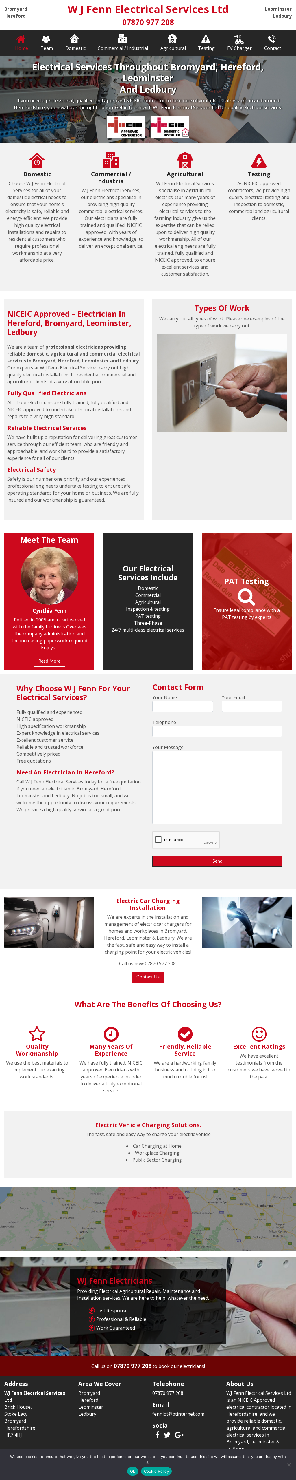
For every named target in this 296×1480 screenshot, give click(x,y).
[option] (148, 99)
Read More (49, 654)
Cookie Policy (156, 1471)
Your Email (233, 697)
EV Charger (239, 48)
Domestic (75, 48)
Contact (272, 48)
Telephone (164, 722)
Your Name (164, 697)
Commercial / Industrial (123, 48)
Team (46, 48)
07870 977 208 (148, 22)
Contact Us (148, 977)
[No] (289, 1465)
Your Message (168, 747)
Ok (132, 1471)
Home (21, 48)
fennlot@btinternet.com (178, 1414)
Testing (206, 48)
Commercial (148, 595)
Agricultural (173, 48)
